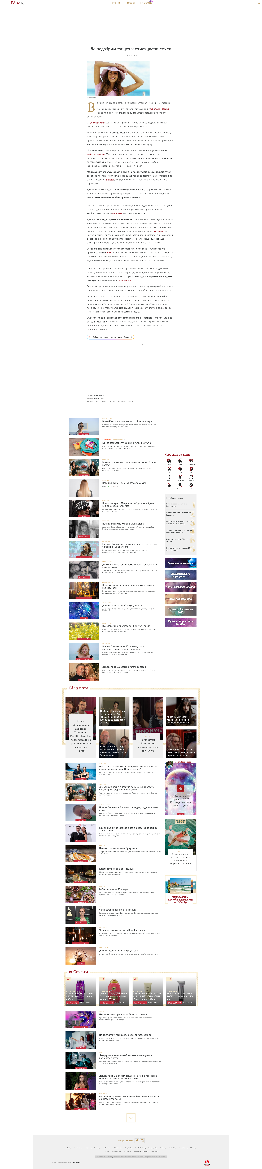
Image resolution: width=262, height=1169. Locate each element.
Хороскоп (131, 3)
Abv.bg (68, 1148)
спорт (131, 401)
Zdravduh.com (97, 123)
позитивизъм (125, 280)
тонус (109, 252)
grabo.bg (105, 480)
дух (98, 401)
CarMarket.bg (183, 1148)
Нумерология (146, 3)
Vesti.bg (88, 1148)
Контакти (154, 1152)
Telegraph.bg (153, 1148)
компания (117, 213)
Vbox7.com (118, 1148)
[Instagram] (142, 1140)
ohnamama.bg (118, 439)
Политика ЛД (116, 1152)
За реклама (127, 1152)
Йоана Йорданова (182, 762)
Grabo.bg (163, 1148)
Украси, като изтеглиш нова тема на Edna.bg (180, 899)
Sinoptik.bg (128, 1148)
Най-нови (116, 3)
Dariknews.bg (107, 1148)
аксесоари (159, 231)
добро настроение (96, 154)
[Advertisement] (116, 366)
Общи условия (76, 1162)
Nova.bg (97, 1148)
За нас (106, 1152)
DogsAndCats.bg (140, 1148)
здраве (90, 401)
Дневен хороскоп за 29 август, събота (178, 540)
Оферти (80, 971)
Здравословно (131, 43)
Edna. (17, 3)
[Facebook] (136, 1140)
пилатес (110, 179)
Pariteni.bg (172, 1148)
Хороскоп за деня (177, 454)
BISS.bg (193, 1148)
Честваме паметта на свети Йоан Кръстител (179, 514)
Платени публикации (141, 1152)
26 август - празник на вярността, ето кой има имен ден (179, 531)
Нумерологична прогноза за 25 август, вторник (178, 549)
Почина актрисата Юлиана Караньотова (176, 505)
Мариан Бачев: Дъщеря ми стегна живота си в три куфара (179, 522)
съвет (113, 401)
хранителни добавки (160, 109)
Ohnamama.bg (78, 1148)
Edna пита (78, 688)
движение (122, 401)
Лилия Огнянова (99, 396)
